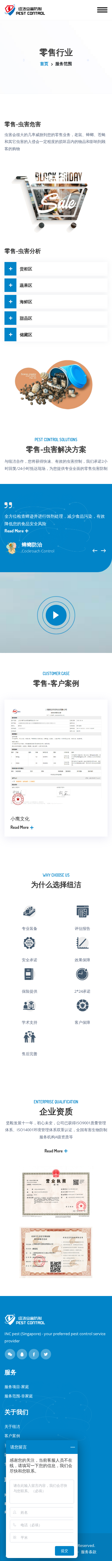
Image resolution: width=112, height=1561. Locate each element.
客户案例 (12, 1435)
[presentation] (95, 550)
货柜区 (26, 268)
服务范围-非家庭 (18, 1396)
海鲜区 (26, 301)
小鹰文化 (20, 819)
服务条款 (88, 1551)
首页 (44, 63)
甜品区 (26, 318)
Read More (14, 531)
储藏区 (26, 334)
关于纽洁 (12, 1426)
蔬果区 (26, 285)
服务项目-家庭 (16, 1386)
